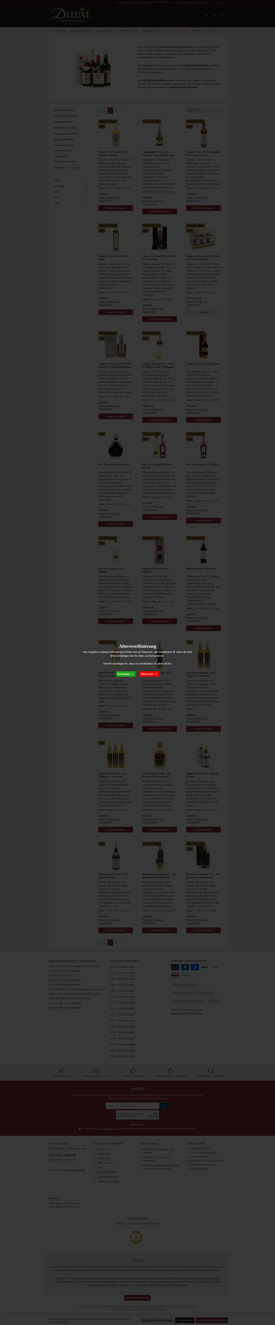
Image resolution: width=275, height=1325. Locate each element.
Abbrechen (147, 674)
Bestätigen (124, 674)
